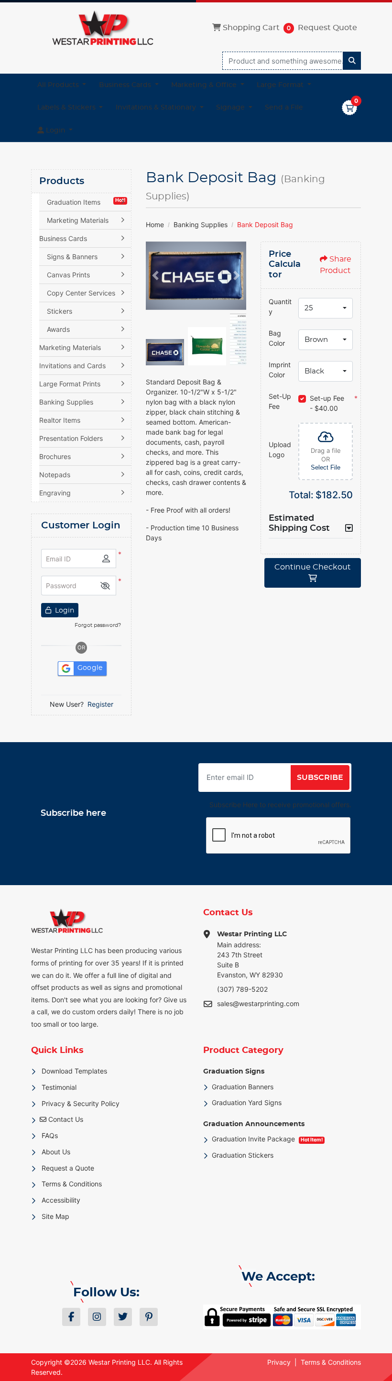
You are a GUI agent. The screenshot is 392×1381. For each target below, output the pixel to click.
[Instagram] (97, 1317)
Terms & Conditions (331, 1362)
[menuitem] (62, 85)
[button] (105, 585)
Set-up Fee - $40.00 (327, 403)
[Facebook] (71, 1317)
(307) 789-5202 (242, 989)
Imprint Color (280, 370)
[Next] (236, 275)
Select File (325, 467)
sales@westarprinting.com (258, 1003)
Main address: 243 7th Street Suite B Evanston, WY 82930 (252, 955)
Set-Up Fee (280, 401)
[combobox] (325, 308)
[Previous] (155, 275)
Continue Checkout (312, 567)
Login (63, 610)
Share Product (335, 264)
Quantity (280, 306)
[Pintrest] (149, 1317)
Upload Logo (280, 449)
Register (100, 704)
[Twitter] (123, 1317)
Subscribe (320, 777)
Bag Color (277, 338)
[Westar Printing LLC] (102, 28)
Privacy (279, 1362)
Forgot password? (98, 625)
